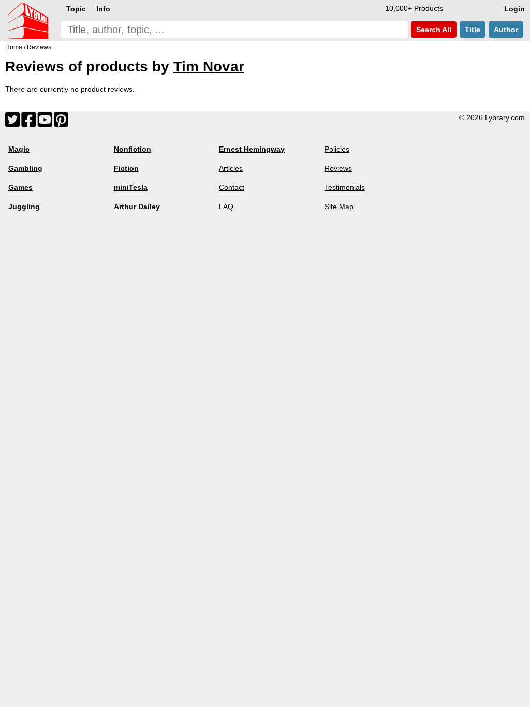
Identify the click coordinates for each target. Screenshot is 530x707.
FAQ (226, 206)
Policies (337, 149)
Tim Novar (208, 66)
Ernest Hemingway (252, 149)
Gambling (25, 168)
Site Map (339, 206)
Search (432, 29)
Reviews (338, 168)
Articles (231, 168)
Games (20, 187)
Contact (231, 187)
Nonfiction (132, 149)
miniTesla (131, 187)
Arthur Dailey (137, 206)
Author (506, 29)
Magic (19, 149)
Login (514, 9)
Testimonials (345, 187)
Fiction (126, 168)
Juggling (24, 206)
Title (472, 29)
